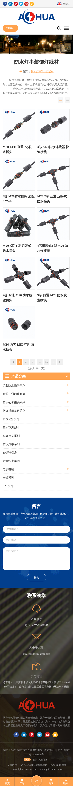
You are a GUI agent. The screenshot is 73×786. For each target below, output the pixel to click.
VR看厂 (10, 28)
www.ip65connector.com (24, 769)
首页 (25, 71)
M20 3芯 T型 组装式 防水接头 (17, 248)
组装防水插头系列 (14, 385)
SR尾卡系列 (10, 452)
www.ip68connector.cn (51, 769)
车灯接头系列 (11, 435)
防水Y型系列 (11, 419)
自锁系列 (8, 477)
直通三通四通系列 (14, 393)
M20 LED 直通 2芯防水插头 (17, 149)
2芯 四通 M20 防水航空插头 (17, 297)
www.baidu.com (58, 765)
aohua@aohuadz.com (39, 654)
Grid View (60, 100)
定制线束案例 (11, 460)
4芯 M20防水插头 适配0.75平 (19, 199)
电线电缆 (8, 469)
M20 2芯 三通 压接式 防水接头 (52, 199)
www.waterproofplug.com (34, 765)
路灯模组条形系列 (14, 410)
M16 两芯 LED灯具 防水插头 (18, 347)
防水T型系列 (11, 427)
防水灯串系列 (11, 444)
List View (67, 100)
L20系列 (8, 486)
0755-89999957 (40, 625)
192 (46, 362)
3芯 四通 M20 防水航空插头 (52, 297)
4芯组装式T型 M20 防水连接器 (52, 248)
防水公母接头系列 (14, 402)
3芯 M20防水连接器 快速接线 (53, 149)
